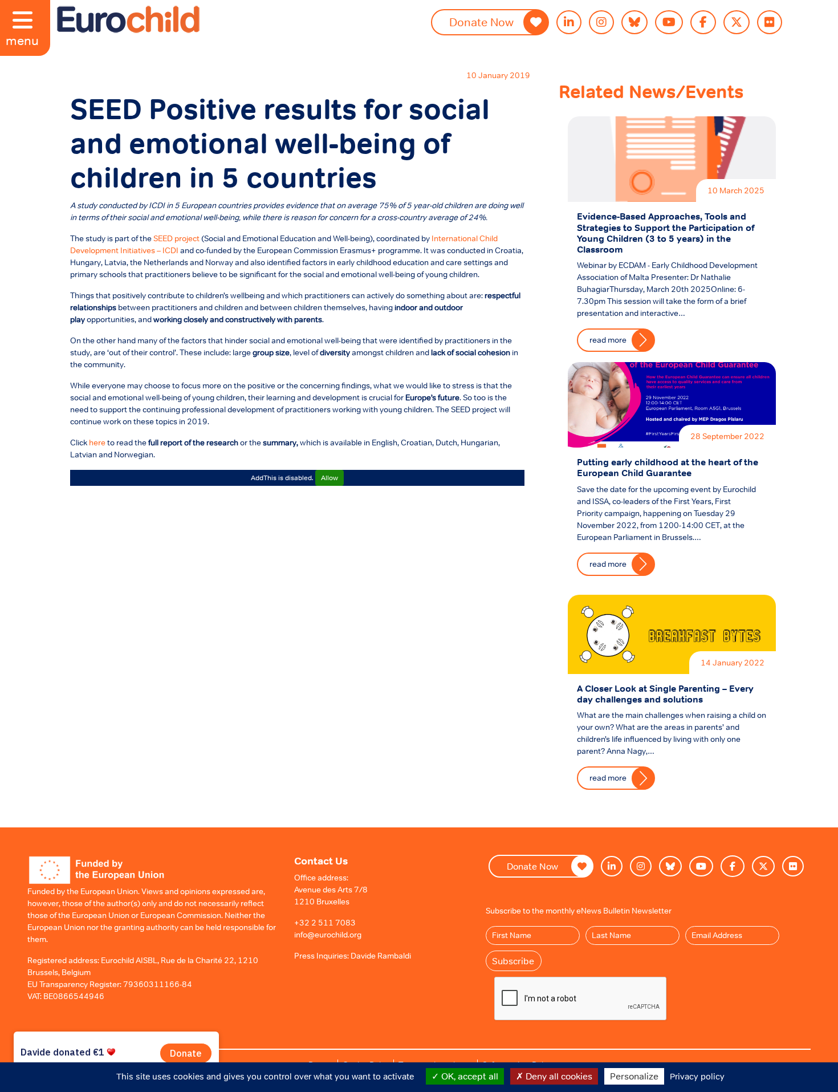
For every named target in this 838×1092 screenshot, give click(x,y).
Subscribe (513, 961)
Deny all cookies (557, 1076)
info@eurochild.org (327, 934)
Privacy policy (697, 1076)
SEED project (176, 238)
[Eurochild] (128, 19)
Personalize (634, 1076)
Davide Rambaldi (381, 956)
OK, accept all (468, 1076)
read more (608, 340)
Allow (329, 477)
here (97, 442)
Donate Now (532, 866)
